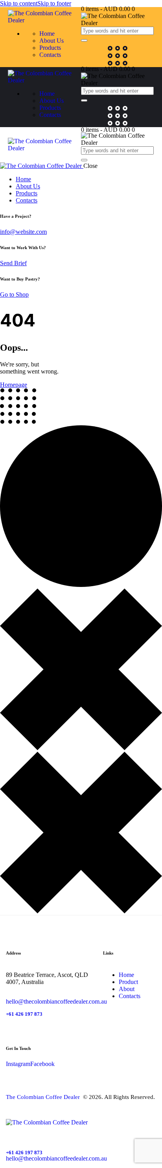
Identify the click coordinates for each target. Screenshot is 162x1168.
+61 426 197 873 (24, 1014)
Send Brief (13, 263)
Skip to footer (54, 3)
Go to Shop (14, 294)
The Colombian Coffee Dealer (43, 1097)
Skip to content (18, 3)
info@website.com (23, 231)
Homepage (13, 384)
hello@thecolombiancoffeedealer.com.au (56, 1001)
